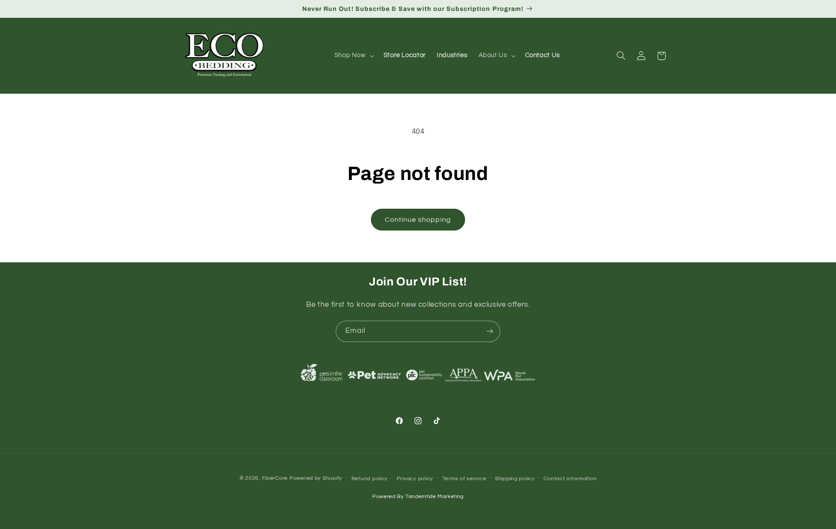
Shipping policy (515, 478)
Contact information (570, 478)
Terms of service (464, 478)
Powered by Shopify (316, 478)
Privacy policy (415, 478)
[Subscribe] (490, 331)
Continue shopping (418, 219)
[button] (353, 55)
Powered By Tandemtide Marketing (418, 496)
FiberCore (275, 478)
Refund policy (369, 478)
